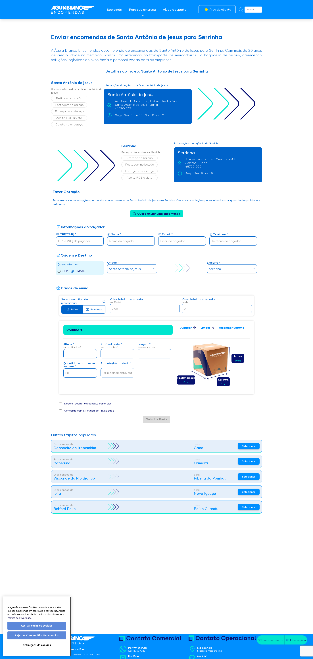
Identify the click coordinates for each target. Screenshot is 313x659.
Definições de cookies (37, 645)
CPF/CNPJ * (68, 234)
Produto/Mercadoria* (116, 363)
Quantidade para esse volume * (79, 365)
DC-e (74, 309)
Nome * (116, 234)
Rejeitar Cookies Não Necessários (37, 635)
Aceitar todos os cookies (37, 625)
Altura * (72, 345)
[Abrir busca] (241, 9)
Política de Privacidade (99, 410)
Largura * (146, 345)
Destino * (213, 262)
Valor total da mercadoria (128, 300)
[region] (37, 626)
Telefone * (220, 234)
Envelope (96, 309)
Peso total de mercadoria (200, 300)
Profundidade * (111, 345)
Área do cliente (220, 9)
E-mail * (167, 234)
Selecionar (248, 446)
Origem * (113, 262)
